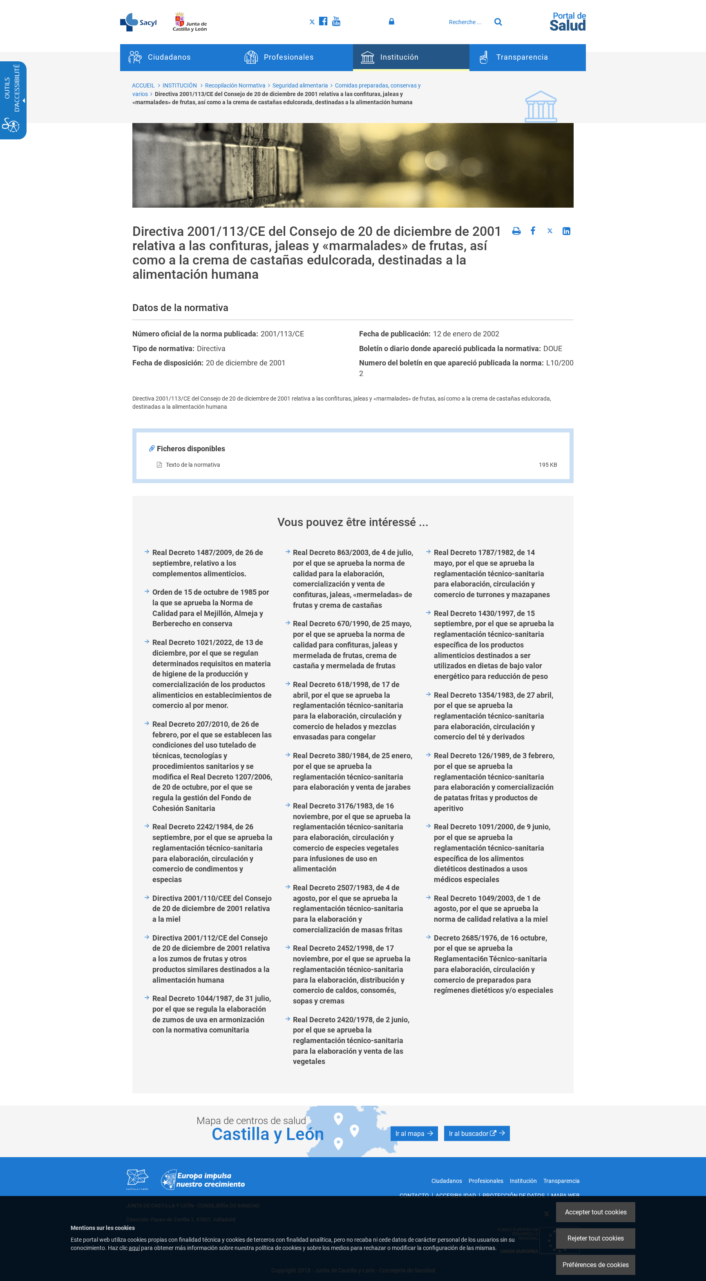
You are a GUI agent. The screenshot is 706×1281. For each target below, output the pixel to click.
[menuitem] (178, 57)
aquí (134, 1248)
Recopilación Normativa (235, 85)
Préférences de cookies (596, 1265)
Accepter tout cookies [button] (596, 1212)
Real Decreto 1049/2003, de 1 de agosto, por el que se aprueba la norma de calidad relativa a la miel (491, 908)
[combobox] (468, 22)
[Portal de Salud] (568, 21)
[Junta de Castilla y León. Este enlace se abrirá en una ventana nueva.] (190, 21)
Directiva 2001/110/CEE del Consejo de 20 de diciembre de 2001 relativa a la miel (212, 908)
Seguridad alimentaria (300, 85)
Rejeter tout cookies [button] (595, 1238)
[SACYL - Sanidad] (138, 21)
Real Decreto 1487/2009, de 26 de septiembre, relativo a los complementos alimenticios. (207, 563)
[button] (414, 1133)
